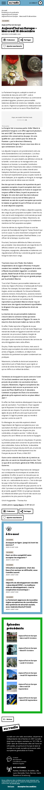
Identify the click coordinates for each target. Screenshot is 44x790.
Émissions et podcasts (10, 12)
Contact (15, 758)
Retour (9, 719)
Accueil (4, 10)
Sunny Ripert (18, 505)
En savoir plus (15, 783)
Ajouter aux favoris (14, 46)
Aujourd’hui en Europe (10, 14)
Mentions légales (18, 764)
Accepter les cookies (27, 786)
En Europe (5, 21)
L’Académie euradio (19, 762)
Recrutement (17, 760)
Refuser (11, 786)
